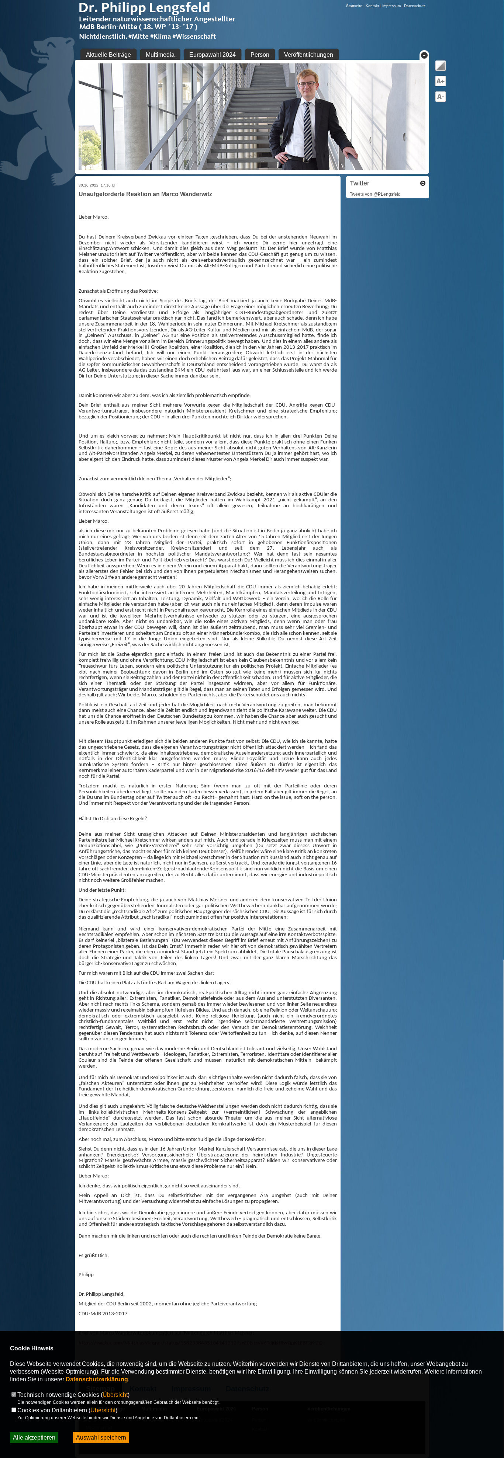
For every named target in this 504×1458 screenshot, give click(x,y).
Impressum (391, 6)
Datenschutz (414, 6)
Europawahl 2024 (212, 55)
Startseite (354, 6)
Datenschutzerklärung (97, 1379)
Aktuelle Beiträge (108, 55)
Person (260, 55)
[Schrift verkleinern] (440, 101)
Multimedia (160, 55)
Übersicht (115, 1395)
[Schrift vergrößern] (440, 85)
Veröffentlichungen (308, 55)
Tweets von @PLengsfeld (375, 194)
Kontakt (372, 6)
